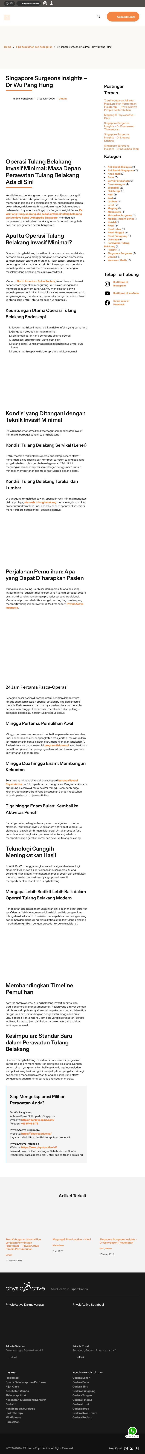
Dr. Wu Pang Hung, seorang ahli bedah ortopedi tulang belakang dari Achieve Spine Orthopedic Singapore (44, 213)
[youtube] (107, 293)
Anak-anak (114, 173)
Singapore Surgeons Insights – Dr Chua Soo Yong (121, 147)
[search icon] (98, 16)
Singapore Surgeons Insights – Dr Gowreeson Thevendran (119, 126)
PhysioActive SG (30, 3)
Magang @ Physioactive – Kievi (120, 116)
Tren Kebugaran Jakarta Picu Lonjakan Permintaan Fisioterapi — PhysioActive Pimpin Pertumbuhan (120, 105)
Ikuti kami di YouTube (126, 293)
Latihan (112, 201)
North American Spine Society (36, 281)
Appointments (125, 17)
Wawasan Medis (117, 260)
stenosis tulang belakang (40, 502)
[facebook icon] (51, 3)
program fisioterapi (57, 745)
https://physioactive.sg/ (36, 1133)
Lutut (111, 205)
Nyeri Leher (114, 229)
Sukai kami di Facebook (121, 302)
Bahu (111, 177)
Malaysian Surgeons (120, 215)
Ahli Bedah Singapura (121, 170)
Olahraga (113, 239)
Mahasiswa (114, 211)
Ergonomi (113, 187)
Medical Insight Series (121, 218)
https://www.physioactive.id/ (39, 1147)
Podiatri (112, 249)
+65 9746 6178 (29, 1123)
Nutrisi (112, 222)
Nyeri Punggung (117, 236)
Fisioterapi (114, 191)
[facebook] (107, 303)
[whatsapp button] (132, 1432)
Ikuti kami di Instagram (120, 283)
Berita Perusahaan (119, 180)
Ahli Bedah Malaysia (120, 166)
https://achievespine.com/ (37, 1120)
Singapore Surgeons (120, 253)
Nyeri (111, 225)
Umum (63, 98)
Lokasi (13, 1357)
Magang (113, 208)
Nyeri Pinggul (116, 232)
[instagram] (45, 3)
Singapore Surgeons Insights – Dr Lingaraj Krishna (117, 137)
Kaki (110, 198)
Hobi (110, 194)
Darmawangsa (116, 184)
